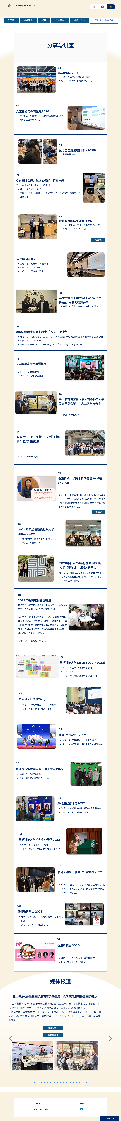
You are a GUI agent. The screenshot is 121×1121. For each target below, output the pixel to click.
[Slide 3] (60, 1082)
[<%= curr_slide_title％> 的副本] (34, 1082)
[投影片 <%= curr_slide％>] (47, 1082)
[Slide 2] (57, 1082)
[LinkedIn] (81, 1109)
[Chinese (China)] (111, 6)
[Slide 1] (54, 1082)
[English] (94, 6)
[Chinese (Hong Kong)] (102, 6)
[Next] (52, 80)
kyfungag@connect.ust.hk (38, 1109)
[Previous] (20, 80)
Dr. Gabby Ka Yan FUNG (25, 5)
